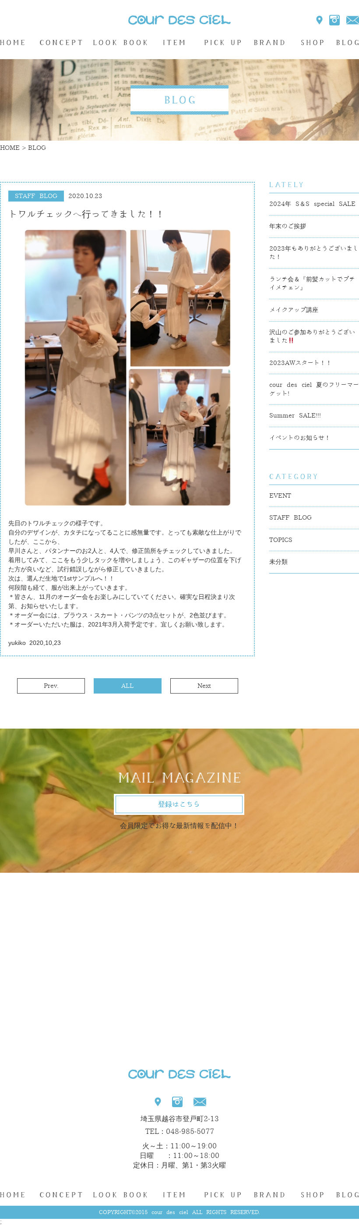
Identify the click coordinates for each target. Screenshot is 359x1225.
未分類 (278, 562)
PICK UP (222, 42)
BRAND (269, 42)
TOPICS (280, 540)
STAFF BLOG (290, 517)
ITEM (174, 42)
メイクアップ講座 (293, 310)
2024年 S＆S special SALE (312, 204)
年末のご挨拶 (287, 226)
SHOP (312, 42)
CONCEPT (61, 42)
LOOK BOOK (120, 42)
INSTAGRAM (334, 20)
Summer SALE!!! (295, 415)
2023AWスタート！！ (300, 363)
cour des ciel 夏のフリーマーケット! (314, 389)
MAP (320, 20)
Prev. (51, 686)
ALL (127, 686)
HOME (16, 42)
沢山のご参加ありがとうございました (312, 336)
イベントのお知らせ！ (300, 438)
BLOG (346, 42)
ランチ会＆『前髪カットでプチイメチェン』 (312, 283)
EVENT (280, 495)
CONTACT (352, 20)
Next (204, 686)
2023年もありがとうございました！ (314, 253)
